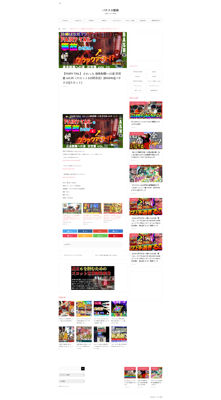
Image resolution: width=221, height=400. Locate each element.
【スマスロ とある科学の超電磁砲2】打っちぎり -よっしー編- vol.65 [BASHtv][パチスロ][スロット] (145, 187)
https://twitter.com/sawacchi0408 (71, 160)
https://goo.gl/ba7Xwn (69, 168)
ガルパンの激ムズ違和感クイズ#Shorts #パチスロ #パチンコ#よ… (101, 346)
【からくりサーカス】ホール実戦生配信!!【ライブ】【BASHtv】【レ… (83, 321)
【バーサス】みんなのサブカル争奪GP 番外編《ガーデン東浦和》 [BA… (101, 321)
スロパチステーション (117, 21)
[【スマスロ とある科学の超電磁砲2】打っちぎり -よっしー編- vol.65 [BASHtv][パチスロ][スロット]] (156, 372)
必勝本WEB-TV (156, 20)
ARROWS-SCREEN (143, 21)
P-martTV (65, 20)
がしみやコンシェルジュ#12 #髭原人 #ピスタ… (130, 382)
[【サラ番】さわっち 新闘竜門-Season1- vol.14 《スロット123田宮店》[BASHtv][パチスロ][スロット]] (92, 208)
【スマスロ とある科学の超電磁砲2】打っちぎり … (156, 382)
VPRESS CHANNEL (91, 21)
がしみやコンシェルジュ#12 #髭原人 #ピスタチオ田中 (145, 123)
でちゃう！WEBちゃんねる (130, 21)
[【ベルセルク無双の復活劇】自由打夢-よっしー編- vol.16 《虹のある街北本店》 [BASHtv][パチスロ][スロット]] (119, 309)
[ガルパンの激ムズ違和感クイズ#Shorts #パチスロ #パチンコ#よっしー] (101, 334)
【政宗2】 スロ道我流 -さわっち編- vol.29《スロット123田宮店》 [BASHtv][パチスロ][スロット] (113, 217)
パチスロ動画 (110, 10)
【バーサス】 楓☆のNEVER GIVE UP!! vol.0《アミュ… (119, 345)
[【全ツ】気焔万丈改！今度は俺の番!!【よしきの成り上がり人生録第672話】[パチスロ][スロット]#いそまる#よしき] (143, 372)
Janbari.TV (78, 20)
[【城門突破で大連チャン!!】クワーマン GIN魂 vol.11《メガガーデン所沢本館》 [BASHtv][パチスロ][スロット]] (84, 334)
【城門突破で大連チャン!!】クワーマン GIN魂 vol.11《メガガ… (83, 346)
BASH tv (104, 20)
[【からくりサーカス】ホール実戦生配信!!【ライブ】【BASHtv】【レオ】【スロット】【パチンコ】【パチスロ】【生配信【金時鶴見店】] (84, 309)
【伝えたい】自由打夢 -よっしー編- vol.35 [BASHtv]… (66, 320)
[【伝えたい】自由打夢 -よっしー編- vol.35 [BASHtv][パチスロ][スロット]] (66, 309)
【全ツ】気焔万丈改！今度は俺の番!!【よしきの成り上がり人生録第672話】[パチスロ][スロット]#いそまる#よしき (145, 154)
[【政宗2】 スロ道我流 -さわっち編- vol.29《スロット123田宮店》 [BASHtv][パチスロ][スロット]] (113, 208)
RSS (60, 3)
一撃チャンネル (137, 90)
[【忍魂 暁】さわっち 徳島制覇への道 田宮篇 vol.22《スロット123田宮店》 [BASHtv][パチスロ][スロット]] (72, 208)
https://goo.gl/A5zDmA (69, 177)
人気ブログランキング (64, 386)
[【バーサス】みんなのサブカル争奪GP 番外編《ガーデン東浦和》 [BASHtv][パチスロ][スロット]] (101, 309)
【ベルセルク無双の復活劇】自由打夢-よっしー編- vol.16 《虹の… (118, 321)
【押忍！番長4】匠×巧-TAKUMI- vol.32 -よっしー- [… (66, 346)
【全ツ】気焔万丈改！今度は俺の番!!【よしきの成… (143, 382)
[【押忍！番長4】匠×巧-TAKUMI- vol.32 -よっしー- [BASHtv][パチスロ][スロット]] (66, 334)
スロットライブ (137, 85)
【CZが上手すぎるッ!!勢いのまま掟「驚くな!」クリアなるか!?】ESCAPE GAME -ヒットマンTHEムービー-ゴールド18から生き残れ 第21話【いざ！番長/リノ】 (145, 221)
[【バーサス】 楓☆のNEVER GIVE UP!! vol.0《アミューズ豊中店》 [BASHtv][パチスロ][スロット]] (119, 334)
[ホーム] (59, 28)
